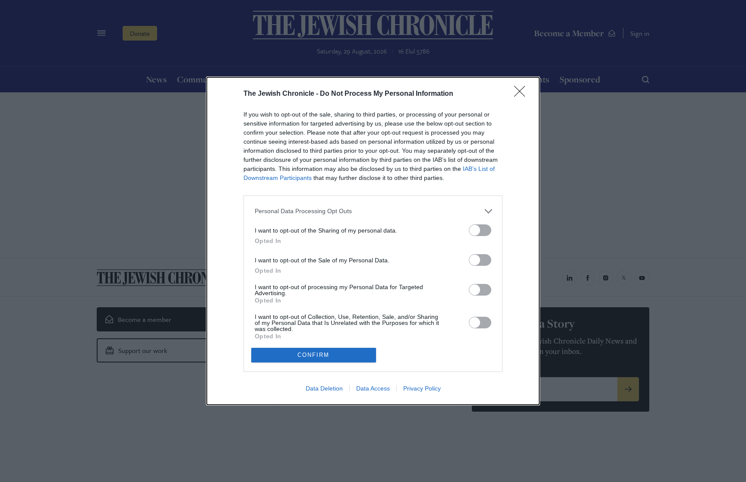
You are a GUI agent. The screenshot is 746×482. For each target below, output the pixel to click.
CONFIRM (313, 355)
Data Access (373, 388)
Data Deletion (324, 388)
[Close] (522, 94)
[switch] (480, 230)
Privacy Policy (422, 388)
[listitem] (373, 211)
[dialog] (373, 241)
